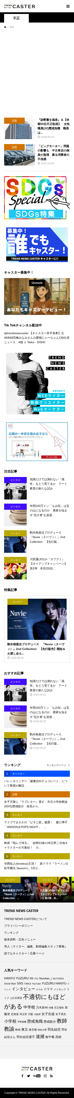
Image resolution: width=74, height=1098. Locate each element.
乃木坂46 (42, 1007)
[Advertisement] (37, 73)
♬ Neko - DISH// (34, 342)
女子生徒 (48, 1014)
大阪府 (37, 1014)
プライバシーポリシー (18, 925)
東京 (24, 1029)
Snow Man (10, 983)
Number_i (45, 978)
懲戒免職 (35, 1021)
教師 (62, 1021)
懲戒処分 (50, 1021)
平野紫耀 (21, 1022)
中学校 (29, 1007)
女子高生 (61, 1014)
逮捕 (40, 1036)
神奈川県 (42, 1030)
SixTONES (58, 978)
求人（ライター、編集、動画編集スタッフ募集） (35, 946)
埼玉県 (23, 1014)
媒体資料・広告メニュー (20, 939)
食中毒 (49, 1037)
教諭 (9, 1029)
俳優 (51, 1007)
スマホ (39, 989)
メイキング (60, 989)
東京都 (33, 1029)
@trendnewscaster (16, 333)
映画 (18, 1029)
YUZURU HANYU (54, 983)
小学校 (10, 1021)
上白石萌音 (16, 998)
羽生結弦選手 (25, 1037)
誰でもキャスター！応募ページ (24, 953)
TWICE (27, 983)
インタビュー (23, 989)
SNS (20, 983)
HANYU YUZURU (16, 978)
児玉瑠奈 (59, 1007)
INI (31, 978)
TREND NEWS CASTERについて (25, 919)
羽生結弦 (54, 1029)
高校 (58, 1037)
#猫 (20, 342)
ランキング (11, 932)
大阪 (30, 1014)
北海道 (15, 1014)
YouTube (36, 983)
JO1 (36, 978)
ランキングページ (56, 765)
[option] (18, 890)
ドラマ (48, 989)
